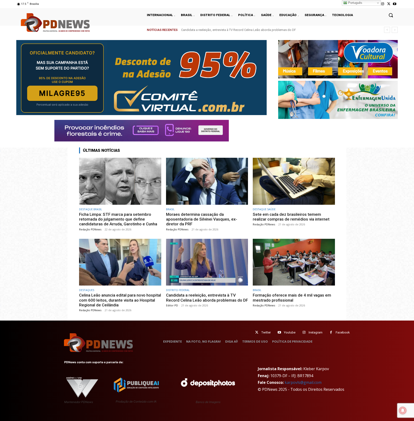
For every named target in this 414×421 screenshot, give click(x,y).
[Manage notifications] (403, 410)
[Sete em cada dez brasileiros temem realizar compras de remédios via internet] (294, 181)
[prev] (387, 30)
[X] (389, 4)
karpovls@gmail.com (303, 382)
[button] (391, 15)
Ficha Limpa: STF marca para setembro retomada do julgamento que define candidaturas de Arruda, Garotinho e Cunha (118, 219)
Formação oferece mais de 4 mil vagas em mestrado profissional (292, 297)
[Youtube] (395, 4)
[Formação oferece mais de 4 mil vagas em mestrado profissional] (294, 262)
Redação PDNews (90, 229)
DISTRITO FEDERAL (178, 290)
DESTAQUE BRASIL (90, 209)
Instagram (315, 332)
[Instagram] (382, 4)
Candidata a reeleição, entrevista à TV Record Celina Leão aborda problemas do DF (238, 30)
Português (354, 3)
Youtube (289, 332)
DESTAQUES (86, 290)
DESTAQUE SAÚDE (264, 209)
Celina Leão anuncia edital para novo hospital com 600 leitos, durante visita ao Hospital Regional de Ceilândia (120, 300)
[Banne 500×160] (338, 100)
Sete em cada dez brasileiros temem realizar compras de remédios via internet (291, 217)
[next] (395, 30)
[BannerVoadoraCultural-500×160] (338, 59)
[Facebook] (331, 332)
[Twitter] (257, 332)
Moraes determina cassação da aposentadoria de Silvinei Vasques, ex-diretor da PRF (201, 219)
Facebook (343, 332)
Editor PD (172, 305)
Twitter (266, 332)
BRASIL (170, 209)
